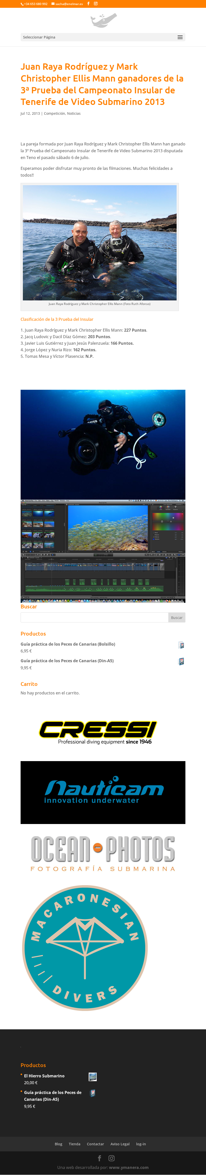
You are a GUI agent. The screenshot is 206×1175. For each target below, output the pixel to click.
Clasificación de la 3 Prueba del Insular (57, 319)
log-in (141, 1144)
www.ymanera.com (129, 1167)
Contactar (95, 1144)
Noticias (74, 113)
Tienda (74, 1144)
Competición (54, 113)
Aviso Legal (120, 1144)
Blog (58, 1144)
